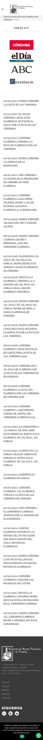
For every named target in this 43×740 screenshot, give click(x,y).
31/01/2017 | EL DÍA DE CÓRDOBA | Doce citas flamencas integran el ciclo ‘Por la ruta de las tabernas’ (20, 121)
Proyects (5, 686)
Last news (6, 698)
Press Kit (5, 690)
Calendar (6, 694)
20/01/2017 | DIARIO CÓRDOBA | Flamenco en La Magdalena (21, 162)
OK (22, 736)
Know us (5, 682)
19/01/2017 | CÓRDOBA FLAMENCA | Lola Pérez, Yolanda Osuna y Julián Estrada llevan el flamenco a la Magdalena (20, 202)
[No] (40, 731)
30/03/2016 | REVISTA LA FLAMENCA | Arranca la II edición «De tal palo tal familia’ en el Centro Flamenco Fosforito (19, 284)
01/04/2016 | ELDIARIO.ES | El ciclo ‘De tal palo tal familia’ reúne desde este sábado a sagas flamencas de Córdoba (21, 263)
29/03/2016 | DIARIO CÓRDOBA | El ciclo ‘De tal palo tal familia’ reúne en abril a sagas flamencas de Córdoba (21, 308)
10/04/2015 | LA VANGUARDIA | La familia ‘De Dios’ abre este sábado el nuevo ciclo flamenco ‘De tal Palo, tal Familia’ (21, 433)
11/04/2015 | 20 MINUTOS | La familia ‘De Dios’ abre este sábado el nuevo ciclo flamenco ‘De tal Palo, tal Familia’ (21, 457)
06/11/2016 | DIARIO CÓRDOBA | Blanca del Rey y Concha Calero (21, 223)
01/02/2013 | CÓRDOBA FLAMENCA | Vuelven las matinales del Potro (19, 579)
